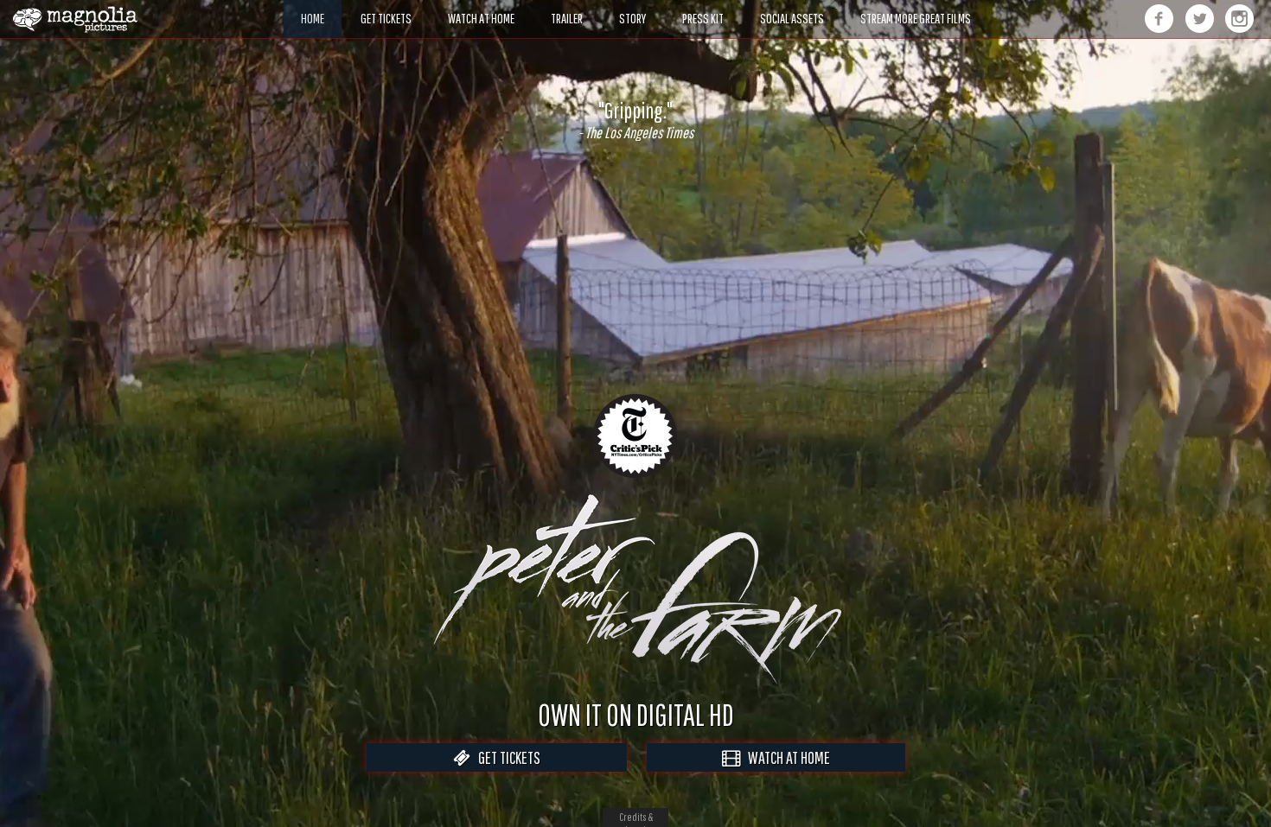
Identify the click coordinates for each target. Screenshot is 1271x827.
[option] (635, 120)
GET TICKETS (505, 757)
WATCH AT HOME (785, 757)
